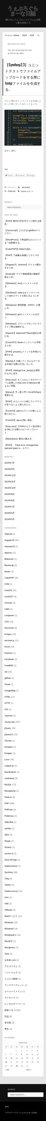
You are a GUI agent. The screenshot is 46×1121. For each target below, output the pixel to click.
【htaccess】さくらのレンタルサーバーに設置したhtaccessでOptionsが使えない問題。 (22, 383)
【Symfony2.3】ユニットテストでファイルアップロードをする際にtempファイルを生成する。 (23, 77)
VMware (8, 910)
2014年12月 (10, 475)
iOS (6, 709)
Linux (7, 759)
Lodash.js (9, 766)
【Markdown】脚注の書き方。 (19, 439)
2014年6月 (9, 513)
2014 (24, 35)
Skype (7, 841)
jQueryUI (8, 734)
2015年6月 (9, 469)
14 (11, 1058)
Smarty (7, 847)
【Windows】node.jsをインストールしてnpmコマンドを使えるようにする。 (22, 295)
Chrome (8, 603)
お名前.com (10, 960)
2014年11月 (9, 481)
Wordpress (9, 947)
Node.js (8, 797)
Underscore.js (11, 891)
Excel (7, 647)
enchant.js (9, 640)
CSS (6, 621)
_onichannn (25, 187)
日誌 (6, 1016)
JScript (7, 741)
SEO (6, 835)
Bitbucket (8, 559)
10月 (32, 35)
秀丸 (6, 1029)
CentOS (8, 590)
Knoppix (8, 753)
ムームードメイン (13, 991)
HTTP (7, 703)
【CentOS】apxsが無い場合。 (19, 420)
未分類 (7, 1023)
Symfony (23, 191)
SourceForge (10, 860)
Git (5, 672)
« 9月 (7, 1070)
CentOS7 (8, 596)
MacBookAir (10, 772)
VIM (6, 903)
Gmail (7, 684)
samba (7, 828)
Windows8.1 (10, 935)
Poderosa (9, 816)
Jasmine (8, 715)
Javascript (9, 722)
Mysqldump (9, 791)
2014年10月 (10, 488)
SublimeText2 (10, 866)
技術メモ (30, 191)
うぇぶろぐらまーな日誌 (23, 10)
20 (6, 1062)
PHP (6, 803)
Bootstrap (9, 565)
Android (8, 534)
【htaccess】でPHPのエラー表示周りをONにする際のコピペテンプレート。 (22, 429)
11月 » (28, 1070)
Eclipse (8, 634)
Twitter (7, 885)
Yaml (6, 954)
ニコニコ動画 (11, 979)
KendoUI (8, 747)
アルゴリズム (11, 966)
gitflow (7, 678)
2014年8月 (9, 500)
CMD (6, 609)
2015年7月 (9, 463)
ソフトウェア (11, 972)
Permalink (11, 191)
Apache (8, 553)
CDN (6, 584)
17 (27, 1058)
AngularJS (9, 540)
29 (17, 1066)
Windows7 (9, 929)
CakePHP (9, 578)
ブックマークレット (14, 985)
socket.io (8, 853)
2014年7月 (9, 507)
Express (8, 653)
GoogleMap (9, 690)
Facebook (9, 659)
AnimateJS (9, 546)
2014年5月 (9, 519)
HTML (7, 697)
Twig (6, 878)
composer (9, 615)
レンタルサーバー (13, 1004)
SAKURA (8, 822)
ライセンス (9, 997)
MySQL (8, 784)
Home (16, 35)
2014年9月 (9, 494)
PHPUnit (8, 809)
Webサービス (11, 916)
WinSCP (8, 941)
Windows (8, 922)
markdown (9, 778)
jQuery (7, 728)
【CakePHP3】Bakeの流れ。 (18, 249)
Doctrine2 (9, 628)
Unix (6, 897)
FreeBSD (8, 665)
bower (7, 571)
